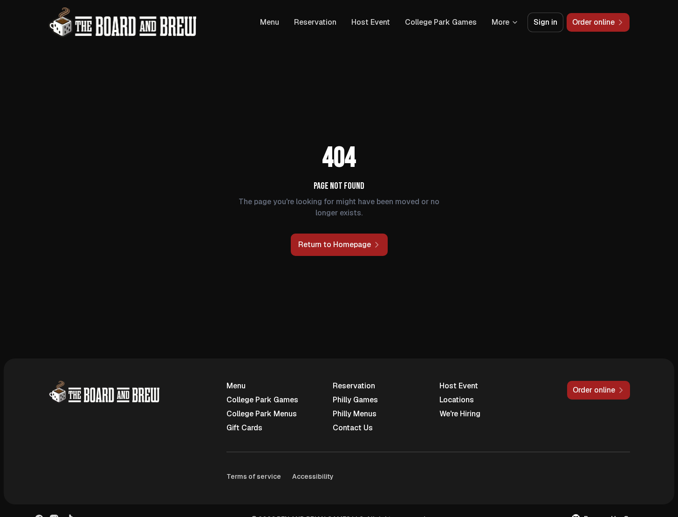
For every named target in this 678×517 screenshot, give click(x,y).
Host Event (370, 22)
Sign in (545, 22)
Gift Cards (244, 428)
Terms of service (253, 476)
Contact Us (353, 428)
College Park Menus (261, 414)
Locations (456, 400)
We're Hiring (459, 414)
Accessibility (313, 476)
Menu (269, 22)
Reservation (315, 22)
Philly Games (355, 400)
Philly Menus (355, 414)
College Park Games (441, 22)
